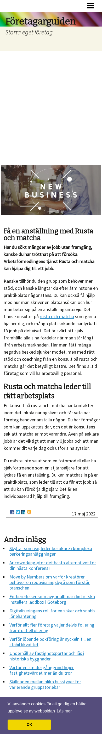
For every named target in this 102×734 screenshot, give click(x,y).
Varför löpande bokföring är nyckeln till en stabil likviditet (50, 642)
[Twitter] (18, 512)
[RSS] (29, 512)
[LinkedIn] (23, 512)
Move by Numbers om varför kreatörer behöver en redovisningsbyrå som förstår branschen (49, 582)
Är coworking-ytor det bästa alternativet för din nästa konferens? (52, 565)
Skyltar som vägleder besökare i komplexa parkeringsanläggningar (50, 551)
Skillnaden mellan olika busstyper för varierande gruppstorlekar (45, 684)
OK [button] (29, 724)
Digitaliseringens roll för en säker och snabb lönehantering (52, 613)
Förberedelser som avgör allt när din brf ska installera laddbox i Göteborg (52, 599)
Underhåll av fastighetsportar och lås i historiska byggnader (46, 656)
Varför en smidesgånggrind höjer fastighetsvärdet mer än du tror (41, 670)
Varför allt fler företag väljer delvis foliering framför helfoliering (51, 627)
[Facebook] (12, 512)
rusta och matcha (57, 316)
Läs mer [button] (64, 711)
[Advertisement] (51, 105)
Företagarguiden (40, 21)
